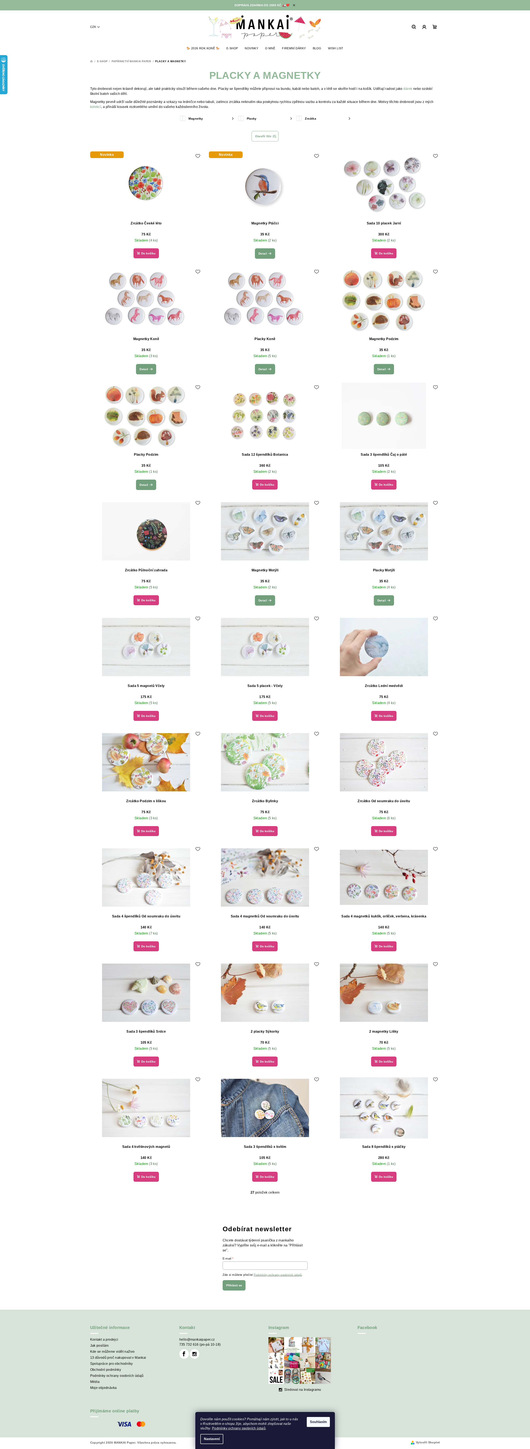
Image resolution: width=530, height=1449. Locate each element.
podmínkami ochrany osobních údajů (266, 757)
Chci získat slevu (265, 745)
